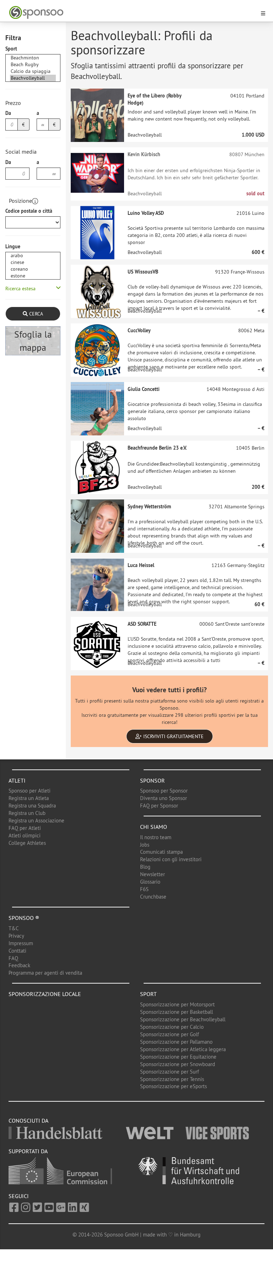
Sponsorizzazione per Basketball (176, 1011)
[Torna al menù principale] (132, 13)
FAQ (13, 958)
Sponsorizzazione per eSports (173, 1086)
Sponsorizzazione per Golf (169, 1034)
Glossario (150, 881)
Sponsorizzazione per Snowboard (177, 1064)
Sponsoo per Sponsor (164, 790)
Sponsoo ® (24, 917)
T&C (14, 928)
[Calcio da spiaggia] (33, 71)
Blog (145, 866)
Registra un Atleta (29, 798)
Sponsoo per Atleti (29, 790)
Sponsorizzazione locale (45, 993)
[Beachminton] (33, 57)
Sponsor (152, 780)
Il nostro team (155, 837)
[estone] (33, 275)
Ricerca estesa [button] (20, 288)
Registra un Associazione (36, 820)
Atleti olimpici (25, 835)
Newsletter (152, 874)
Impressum (21, 943)
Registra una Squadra (32, 805)
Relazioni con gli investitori (171, 859)
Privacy (16, 935)
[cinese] (33, 262)
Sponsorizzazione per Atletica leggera (183, 1049)
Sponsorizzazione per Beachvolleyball (182, 1019)
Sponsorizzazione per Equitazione (178, 1056)
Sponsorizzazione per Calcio (172, 1026)
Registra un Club (27, 813)
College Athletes (27, 843)
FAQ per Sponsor (159, 805)
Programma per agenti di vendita (45, 972)
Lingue (12, 246)
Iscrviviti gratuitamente (173, 736)
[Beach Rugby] (33, 64)
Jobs (144, 844)
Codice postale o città (28, 211)
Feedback (19, 965)
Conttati (17, 950)
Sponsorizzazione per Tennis (172, 1079)
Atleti (17, 780)
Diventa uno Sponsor (163, 798)
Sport (11, 49)
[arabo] (33, 255)
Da (8, 113)
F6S (144, 889)
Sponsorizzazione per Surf (169, 1071)
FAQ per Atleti (25, 828)
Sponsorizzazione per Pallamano (176, 1041)
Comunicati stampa (161, 851)
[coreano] (33, 269)
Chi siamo (153, 826)
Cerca (35, 314)
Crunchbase (153, 896)
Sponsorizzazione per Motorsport (177, 1004)
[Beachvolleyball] (33, 78)
